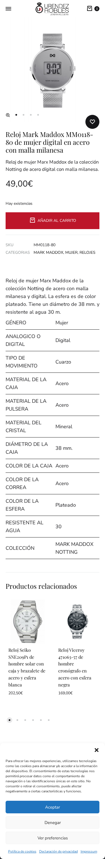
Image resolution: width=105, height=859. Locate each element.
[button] (96, 750)
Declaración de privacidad (58, 851)
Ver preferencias (53, 838)
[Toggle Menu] (8, 9)
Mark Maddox (48, 252)
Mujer (71, 252)
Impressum (89, 851)
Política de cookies (22, 851)
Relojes (87, 252)
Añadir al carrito (57, 220)
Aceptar (52, 807)
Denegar (53, 822)
